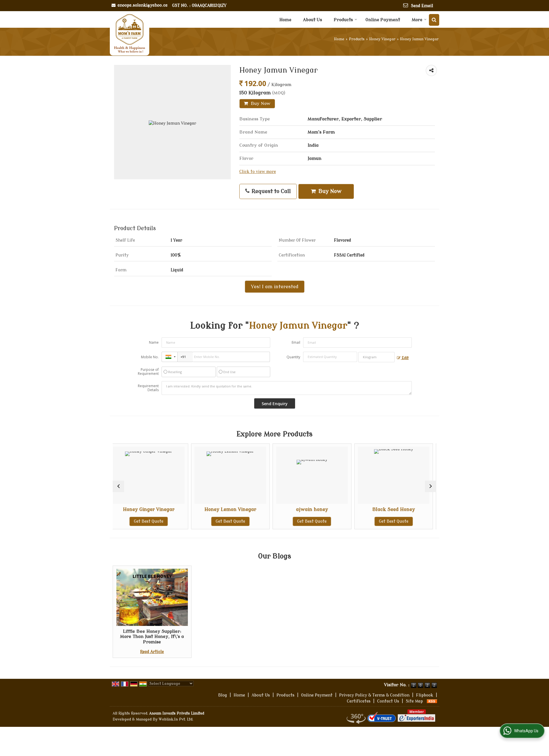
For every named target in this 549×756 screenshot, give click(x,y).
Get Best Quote (163, 521)
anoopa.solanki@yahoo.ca (143, 5)
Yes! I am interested (275, 286)
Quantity (293, 357)
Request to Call (270, 191)
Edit (405, 358)
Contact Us (388, 701)
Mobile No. (150, 357)
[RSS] (432, 701)
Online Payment (382, 19)
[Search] (434, 20)
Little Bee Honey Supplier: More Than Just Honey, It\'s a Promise (152, 636)
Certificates (359, 701)
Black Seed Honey (326, 509)
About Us (312, 19)
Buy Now (259, 103)
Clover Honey (408, 509)
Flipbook (424, 695)
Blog (222, 695)
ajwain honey (245, 509)
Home (285, 19)
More (417, 19)
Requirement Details (148, 388)
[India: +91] (170, 357)
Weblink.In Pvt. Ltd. (176, 719)
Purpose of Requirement (148, 372)
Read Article (152, 652)
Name (154, 342)
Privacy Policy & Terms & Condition (374, 695)
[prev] (118, 486)
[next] (430, 486)
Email (296, 342)
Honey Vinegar (382, 39)
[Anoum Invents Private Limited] (129, 33)
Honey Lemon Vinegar (163, 509)
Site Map (414, 701)
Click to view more (257, 172)
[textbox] (376, 357)
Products (343, 19)
